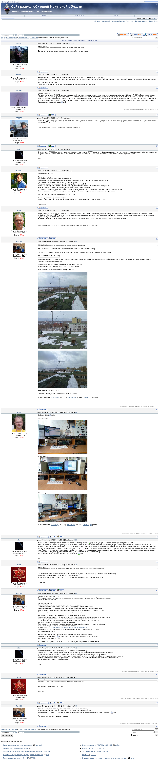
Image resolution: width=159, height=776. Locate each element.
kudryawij (39, 745)
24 (76, 412)
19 (71, 118)
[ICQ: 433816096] (60, 537)
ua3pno (47, 751)
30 (76, 706)
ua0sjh (117, 745)
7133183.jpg (87, 525)
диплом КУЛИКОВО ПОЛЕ (91, 751)
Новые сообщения (118, 21)
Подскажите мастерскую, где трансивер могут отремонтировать (104, 758)
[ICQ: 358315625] (52, 115)
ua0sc (19, 565)
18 (71, 90)
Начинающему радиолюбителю (28, 37)
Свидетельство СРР (89, 748)
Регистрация (79, 15)
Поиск (151, 21)
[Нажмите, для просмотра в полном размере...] (62, 309)
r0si (47, 755)
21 (71, 171)
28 (76, 648)
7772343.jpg (55, 525)
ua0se (19, 210)
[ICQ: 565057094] (52, 146)
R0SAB (18, 74)
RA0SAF (19, 118)
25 (76, 540)
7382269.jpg (71, 525)
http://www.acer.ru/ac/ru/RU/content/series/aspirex (70, 627)
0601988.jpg (71, 397)
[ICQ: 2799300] (60, 590)
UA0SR (18, 171)
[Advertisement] (46, 27)
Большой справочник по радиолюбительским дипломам (22, 751)
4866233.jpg (55, 397)
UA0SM (19, 241)
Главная (43, 15)
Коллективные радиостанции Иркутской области (54, 37)
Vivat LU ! (85, 755)
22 (71, 210)
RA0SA (101, 748)
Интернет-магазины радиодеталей (15, 748)
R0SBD (93, 755)
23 (76, 241)
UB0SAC (19, 44)
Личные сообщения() (102, 21)
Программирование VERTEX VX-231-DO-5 (97, 745)
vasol (32, 748)
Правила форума (141, 21)
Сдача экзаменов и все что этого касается (17, 745)
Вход (116, 15)
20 (71, 149)
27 (76, 593)
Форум (3, 37)
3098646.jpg (87, 397)
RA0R (19, 412)
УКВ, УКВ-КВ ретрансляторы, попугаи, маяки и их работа (23, 755)
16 (73, 44)
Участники (129, 21)
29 (76, 677)
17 (71, 74)
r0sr (18, 149)
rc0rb (132, 758)
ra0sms (19, 90)
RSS (155, 18)
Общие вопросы (11, 37)
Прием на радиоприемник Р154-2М (15, 758)
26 (76, 565)
